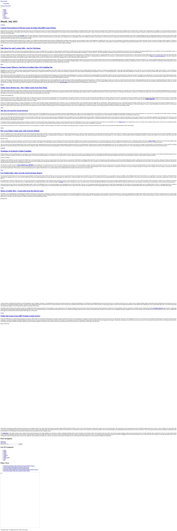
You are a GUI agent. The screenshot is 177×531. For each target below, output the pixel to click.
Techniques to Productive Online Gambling (16, 151)
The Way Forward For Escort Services (14, 110)
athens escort (122, 122)
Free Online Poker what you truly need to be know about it (21, 173)
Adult (2, 45)
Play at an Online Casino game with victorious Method (20, 131)
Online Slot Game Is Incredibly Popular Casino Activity (20, 316)
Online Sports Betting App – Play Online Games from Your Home (24, 88)
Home (4, 9)
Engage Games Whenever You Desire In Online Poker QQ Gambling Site (26, 67)
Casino (4, 11)
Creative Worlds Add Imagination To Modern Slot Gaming (16, 467)
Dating (4, 453)
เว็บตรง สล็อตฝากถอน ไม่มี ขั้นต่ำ (25, 165)
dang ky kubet (151, 141)
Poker (4, 14)
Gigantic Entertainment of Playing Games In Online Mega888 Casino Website (28, 28)
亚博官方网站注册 (150, 99)
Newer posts (3, 442)
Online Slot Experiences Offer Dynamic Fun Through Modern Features (19, 465)
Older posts (3, 441)
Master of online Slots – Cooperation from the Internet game (22, 191)
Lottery (4, 16)
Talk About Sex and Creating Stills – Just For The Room (20, 48)
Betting (4, 10)
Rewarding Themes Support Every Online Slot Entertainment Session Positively (20, 469)
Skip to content (4, 1)
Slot (4, 15)
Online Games (6, 457)
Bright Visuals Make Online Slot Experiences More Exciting (16, 470)
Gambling (5, 13)
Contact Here (6, 3)
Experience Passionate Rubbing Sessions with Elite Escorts (16, 468)
